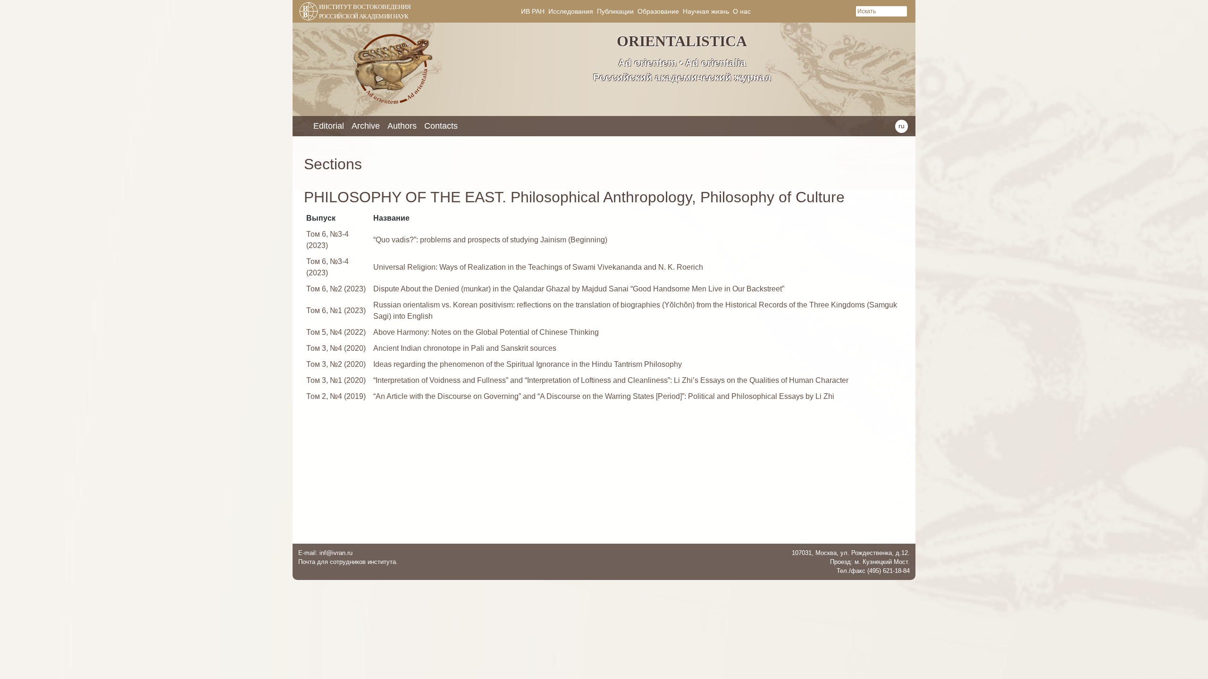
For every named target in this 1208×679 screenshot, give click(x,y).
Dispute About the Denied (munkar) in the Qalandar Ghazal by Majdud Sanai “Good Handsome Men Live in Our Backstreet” (578, 289)
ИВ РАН (533, 11)
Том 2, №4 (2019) (336, 396)
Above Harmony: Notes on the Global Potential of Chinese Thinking (486, 332)
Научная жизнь (706, 11)
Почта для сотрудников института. (348, 561)
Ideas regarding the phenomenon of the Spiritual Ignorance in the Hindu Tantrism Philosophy (527, 364)
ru (901, 126)
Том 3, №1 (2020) (336, 380)
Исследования (570, 11)
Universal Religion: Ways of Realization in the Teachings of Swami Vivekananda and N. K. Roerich (538, 267)
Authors (402, 126)
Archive (366, 126)
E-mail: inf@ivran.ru (325, 552)
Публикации (615, 11)
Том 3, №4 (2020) (336, 348)
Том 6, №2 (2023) (336, 289)
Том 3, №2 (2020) (336, 364)
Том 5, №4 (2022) (336, 332)
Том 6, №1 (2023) (336, 310)
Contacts (441, 126)
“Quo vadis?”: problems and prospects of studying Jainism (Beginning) (490, 240)
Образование (658, 11)
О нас (742, 11)
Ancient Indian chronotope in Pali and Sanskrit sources (464, 348)
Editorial (328, 126)
